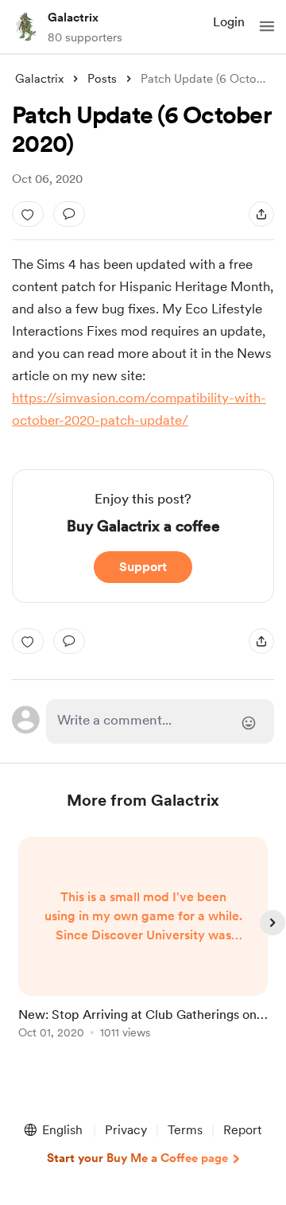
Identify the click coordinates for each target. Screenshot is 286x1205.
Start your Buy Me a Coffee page (137, 1158)
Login (229, 21)
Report (242, 1129)
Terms (185, 1129)
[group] (143, 947)
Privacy (126, 1129)
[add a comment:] (69, 214)
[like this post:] (28, 214)
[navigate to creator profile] (25, 26)
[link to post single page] (143, 940)
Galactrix (73, 17)
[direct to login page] (160, 721)
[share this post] (261, 214)
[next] (272, 922)
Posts (102, 79)
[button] (266, 26)
